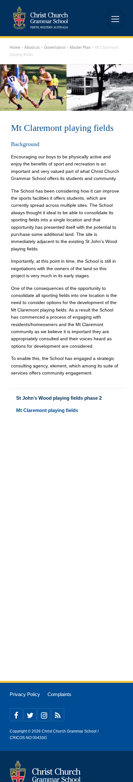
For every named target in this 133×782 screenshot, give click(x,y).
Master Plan (80, 47)
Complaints (59, 694)
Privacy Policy (25, 694)
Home (15, 47)
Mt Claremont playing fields (47, 410)
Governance (55, 47)
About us (32, 47)
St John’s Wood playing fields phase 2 (59, 398)
